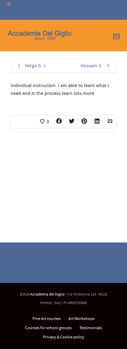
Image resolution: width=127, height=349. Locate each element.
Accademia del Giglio (47, 294)
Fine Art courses (46, 318)
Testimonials (90, 328)
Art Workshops (81, 318)
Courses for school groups (48, 328)
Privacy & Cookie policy (63, 337)
